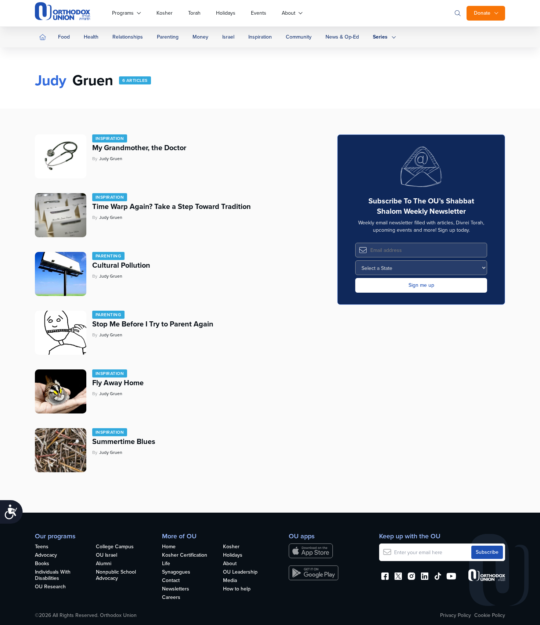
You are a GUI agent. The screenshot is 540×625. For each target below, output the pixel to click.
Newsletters (175, 589)
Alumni (103, 563)
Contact (171, 580)
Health (91, 37)
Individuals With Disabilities (53, 575)
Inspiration (260, 37)
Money (200, 37)
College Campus (115, 546)
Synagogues (176, 572)
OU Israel (106, 555)
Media (230, 580)
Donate (482, 13)
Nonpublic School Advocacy (116, 575)
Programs (123, 13)
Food (64, 37)
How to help (237, 589)
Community (299, 37)
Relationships (127, 37)
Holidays (225, 13)
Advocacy (46, 555)
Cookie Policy (489, 615)
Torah (194, 13)
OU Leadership (240, 572)
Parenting (168, 37)
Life (166, 563)
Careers (171, 597)
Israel (228, 37)
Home (169, 546)
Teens (41, 546)
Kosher (164, 13)
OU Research (50, 587)
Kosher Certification (184, 555)
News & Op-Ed (342, 37)
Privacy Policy (455, 615)
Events (258, 13)
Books (42, 563)
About (288, 13)
